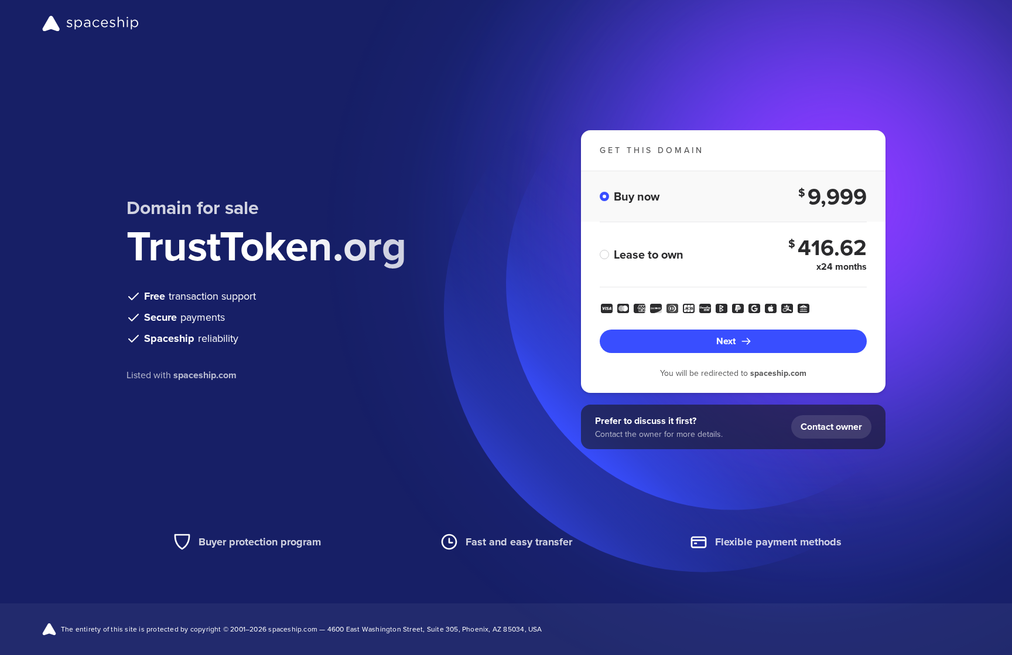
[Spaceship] (90, 23)
